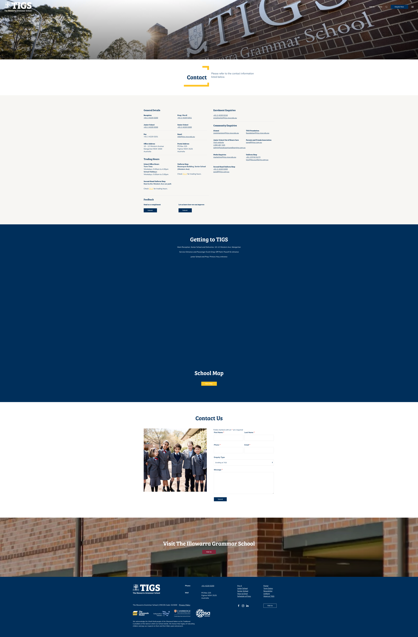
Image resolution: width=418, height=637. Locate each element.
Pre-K (239, 586)
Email (247, 445)
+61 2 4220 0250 (151, 127)
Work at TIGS (268, 596)
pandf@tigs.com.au (254, 142)
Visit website (218, 142)
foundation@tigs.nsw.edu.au (257, 133)
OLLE (185, 174)
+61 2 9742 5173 (253, 157)
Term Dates (268, 588)
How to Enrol (242, 594)
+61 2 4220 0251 (184, 118)
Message (218, 470)
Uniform (266, 594)
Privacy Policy (184, 605)
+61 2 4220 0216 (220, 115)
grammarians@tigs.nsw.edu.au (226, 133)
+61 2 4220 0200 (151, 118)
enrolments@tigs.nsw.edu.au (225, 118)
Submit (150, 210)
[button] (412, 6)
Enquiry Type (219, 457)
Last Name (249, 432)
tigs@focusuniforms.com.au (257, 160)
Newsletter (267, 591)
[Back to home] (18, 6)
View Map (209, 384)
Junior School (242, 588)
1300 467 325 (219, 145)
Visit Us (372, 7)
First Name (219, 432)
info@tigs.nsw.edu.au (186, 137)
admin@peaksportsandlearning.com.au (229, 148)
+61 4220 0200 (207, 586)
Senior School (242, 591)
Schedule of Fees (244, 596)
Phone (217, 445)
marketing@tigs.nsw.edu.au (224, 157)
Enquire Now (399, 7)
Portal (380, 7)
